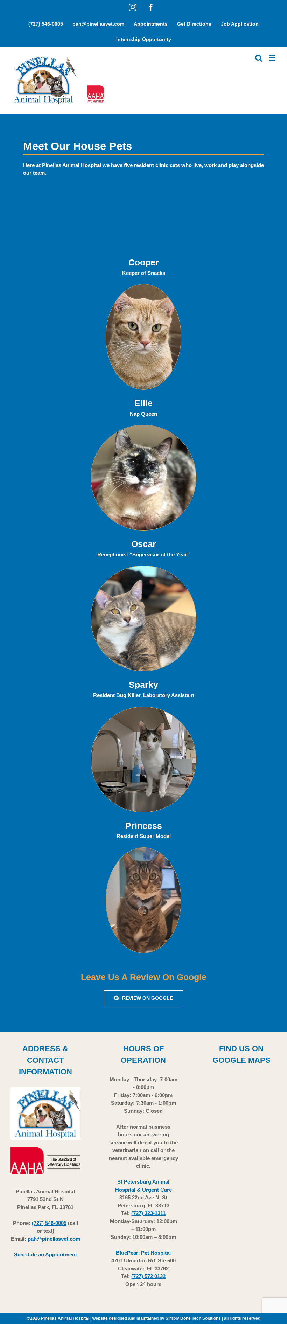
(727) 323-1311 (148, 1213)
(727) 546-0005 (49, 1223)
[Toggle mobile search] (258, 58)
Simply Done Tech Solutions (193, 1318)
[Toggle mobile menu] (272, 58)
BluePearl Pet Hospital (143, 1253)
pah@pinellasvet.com (54, 1239)
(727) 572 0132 (148, 1276)
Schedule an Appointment (45, 1254)
